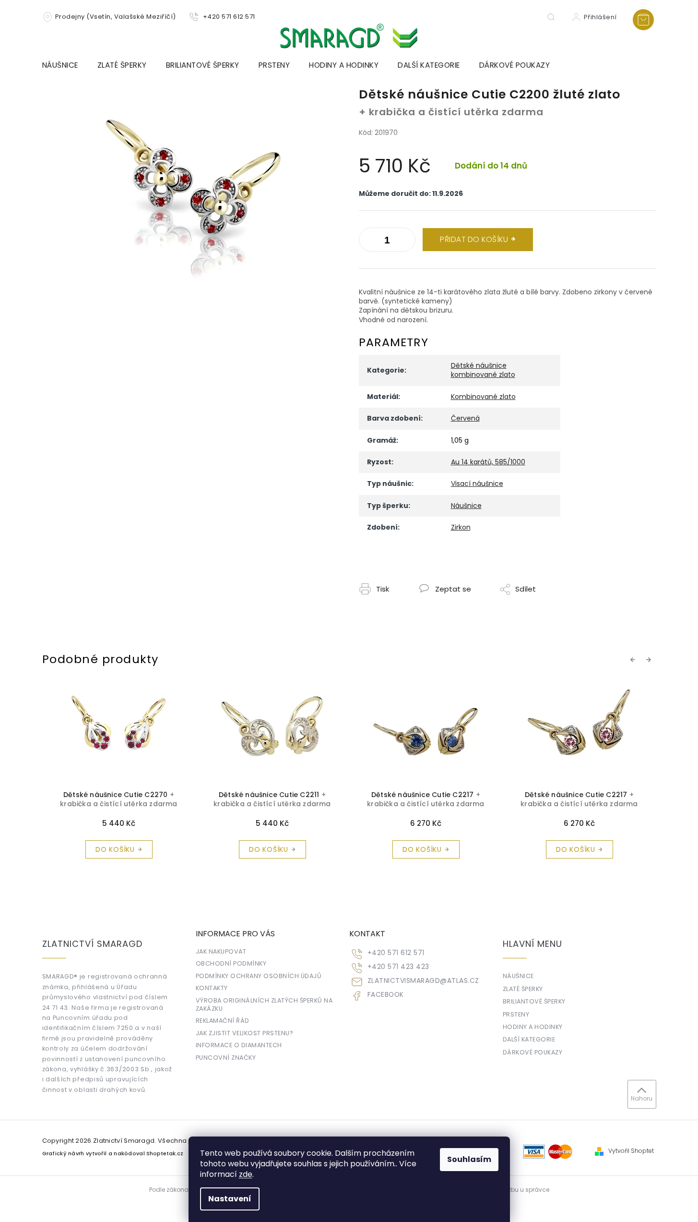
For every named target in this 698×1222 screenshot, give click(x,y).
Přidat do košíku (474, 239)
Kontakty (212, 988)
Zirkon (461, 527)
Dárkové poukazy (533, 1052)
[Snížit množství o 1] (406, 241)
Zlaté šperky (523, 989)
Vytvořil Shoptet (631, 1151)
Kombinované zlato (483, 396)
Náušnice (466, 505)
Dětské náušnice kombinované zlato (483, 370)
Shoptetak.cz (164, 1153)
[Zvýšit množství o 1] (368, 241)
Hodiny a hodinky (533, 1027)
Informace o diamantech (239, 1045)
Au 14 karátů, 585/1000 (488, 462)
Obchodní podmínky (231, 963)
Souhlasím (469, 1159)
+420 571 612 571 (396, 952)
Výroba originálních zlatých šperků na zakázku (264, 1004)
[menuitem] (65, 65)
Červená (465, 418)
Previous (634, 660)
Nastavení (229, 1198)
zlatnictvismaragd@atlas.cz (423, 980)
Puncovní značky (226, 1057)
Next (650, 660)
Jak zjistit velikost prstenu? (245, 1033)
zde (245, 1174)
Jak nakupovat (221, 951)
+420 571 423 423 (398, 966)
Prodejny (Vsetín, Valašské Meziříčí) (115, 16)
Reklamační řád (222, 1020)
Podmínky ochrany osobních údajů (259, 976)
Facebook (385, 994)
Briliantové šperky (534, 1001)
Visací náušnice (477, 483)
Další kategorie (529, 1039)
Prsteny (516, 1014)
